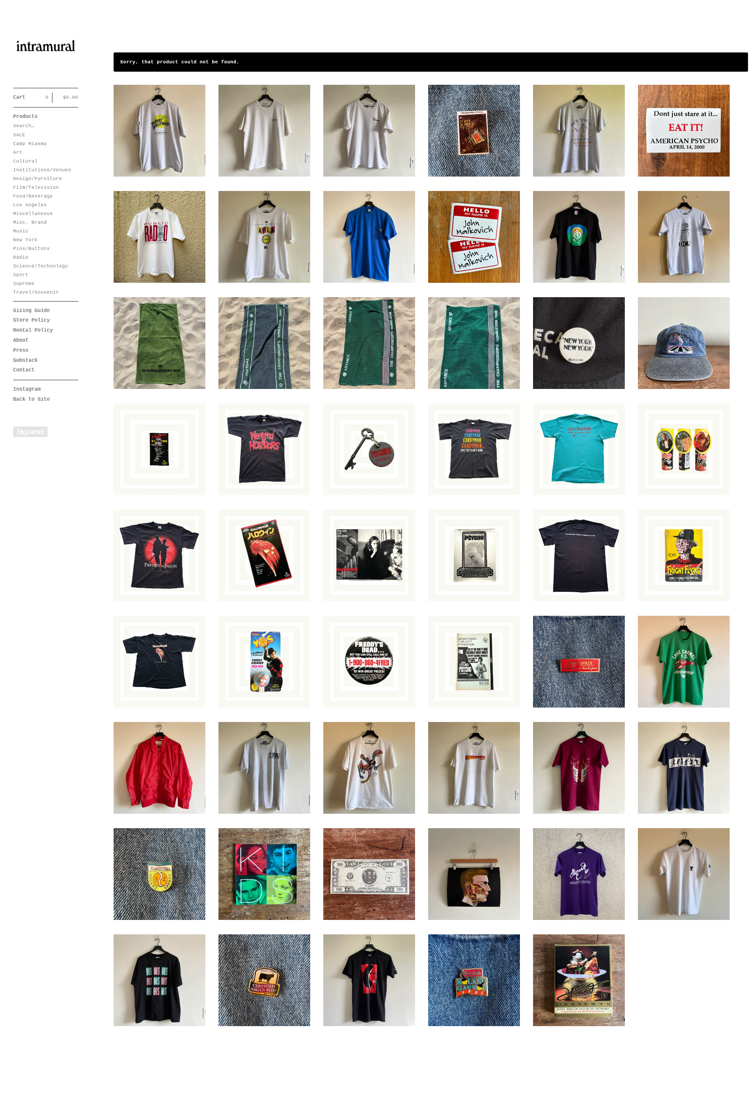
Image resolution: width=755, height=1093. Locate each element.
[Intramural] (46, 49)
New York (25, 240)
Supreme (24, 283)
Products (25, 117)
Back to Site (31, 399)
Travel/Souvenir (36, 292)
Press (20, 350)
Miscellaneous (33, 213)
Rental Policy (33, 330)
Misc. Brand (30, 222)
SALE (19, 135)
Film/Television (36, 187)
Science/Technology (40, 266)
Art (17, 152)
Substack (25, 360)
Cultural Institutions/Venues (42, 166)
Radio (20, 257)
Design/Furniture (37, 178)
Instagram (27, 389)
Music (20, 231)
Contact (24, 370)
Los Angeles (30, 205)
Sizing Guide (31, 311)
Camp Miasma (30, 143)
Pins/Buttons (31, 248)
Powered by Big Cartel (30, 432)
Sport (20, 275)
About (20, 340)
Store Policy (31, 320)
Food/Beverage (33, 196)
